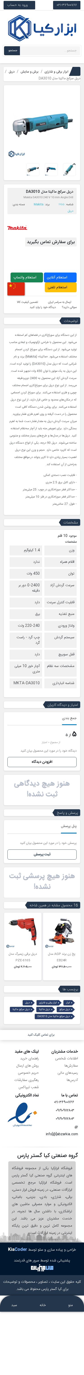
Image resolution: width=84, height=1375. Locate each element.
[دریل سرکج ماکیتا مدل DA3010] (42, 124)
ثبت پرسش (42, 854)
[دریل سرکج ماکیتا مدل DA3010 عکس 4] (33, 170)
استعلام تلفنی (58, 287)
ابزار (68, 1003)
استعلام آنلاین (57, 278)
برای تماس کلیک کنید (41, 1035)
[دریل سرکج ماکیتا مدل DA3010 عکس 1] (69, 170)
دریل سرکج (64, 1010)
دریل (70, 211)
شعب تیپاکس (29, 1087)
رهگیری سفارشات (26, 1080)
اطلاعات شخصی (66, 1059)
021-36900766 (67, 5)
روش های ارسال (27, 1066)
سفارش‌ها (71, 1066)
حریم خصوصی (28, 1073)
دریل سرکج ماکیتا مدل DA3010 (53, 1016)
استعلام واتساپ (25, 278)
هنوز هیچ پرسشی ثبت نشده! (42, 881)
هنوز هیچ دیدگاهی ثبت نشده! (42, 789)
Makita (38, 204)
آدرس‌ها (72, 1080)
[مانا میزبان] (42, 1268)
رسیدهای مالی (68, 1073)
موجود (73, 536)
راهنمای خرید (29, 1059)
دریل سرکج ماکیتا (21, 1010)
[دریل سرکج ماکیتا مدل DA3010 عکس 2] (51, 170)
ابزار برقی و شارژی (48, 1003)
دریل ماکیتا (44, 1010)
